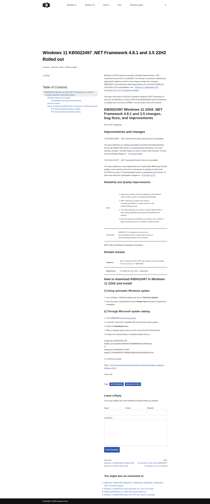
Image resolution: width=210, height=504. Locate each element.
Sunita (47, 67)
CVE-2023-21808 (135, 154)
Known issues (54, 103)
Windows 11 (71, 5)
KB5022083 (144, 271)
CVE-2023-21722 (148, 175)
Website (150, 408)
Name (107, 408)
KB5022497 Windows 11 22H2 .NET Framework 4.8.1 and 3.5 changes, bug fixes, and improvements (69, 93)
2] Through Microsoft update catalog (66, 112)
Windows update (136, 5)
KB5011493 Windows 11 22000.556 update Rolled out (125, 492)
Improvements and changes (59, 98)
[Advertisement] (105, 33)
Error (120, 5)
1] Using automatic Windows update (67, 109)
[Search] (165, 5)
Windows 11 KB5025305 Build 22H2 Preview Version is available (129, 495)
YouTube (46, 75)
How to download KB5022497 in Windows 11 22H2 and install (73, 106)
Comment (108, 418)
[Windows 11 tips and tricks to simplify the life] (46, 5)
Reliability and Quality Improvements (67, 101)
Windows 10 (90, 5)
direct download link (128, 318)
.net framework (116, 384)
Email (128, 408)
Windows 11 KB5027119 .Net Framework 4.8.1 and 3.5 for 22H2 (129, 489)
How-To (106, 5)
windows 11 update (133, 384)
